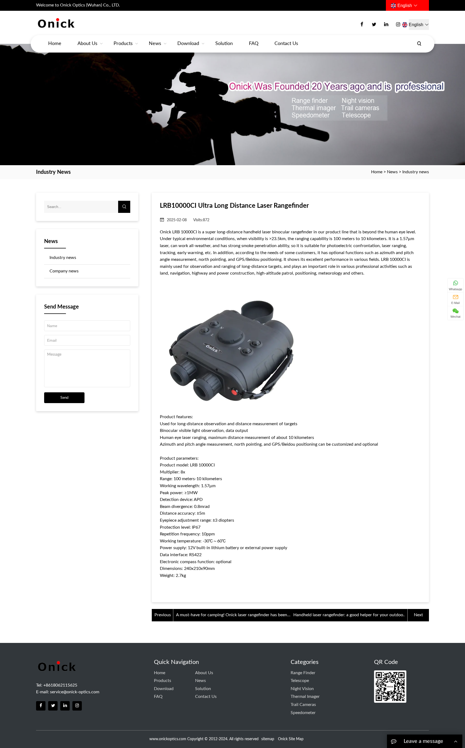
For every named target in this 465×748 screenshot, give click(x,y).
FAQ (253, 43)
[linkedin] (386, 24)
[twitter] (374, 24)
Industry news (415, 172)
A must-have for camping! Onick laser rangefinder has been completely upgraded (231, 616)
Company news (64, 271)
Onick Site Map (291, 739)
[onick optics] (75, 23)
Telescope (300, 680)
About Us (87, 43)
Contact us (286, 43)
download (188, 43)
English (404, 5)
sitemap (267, 739)
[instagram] (398, 24)
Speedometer (303, 713)
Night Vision (302, 689)
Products (123, 43)
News (155, 43)
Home (54, 43)
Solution (224, 43)
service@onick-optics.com (74, 692)
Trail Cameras (303, 704)
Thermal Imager (305, 696)
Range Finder (303, 673)
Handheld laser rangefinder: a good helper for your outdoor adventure (349, 616)
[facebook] (362, 24)
